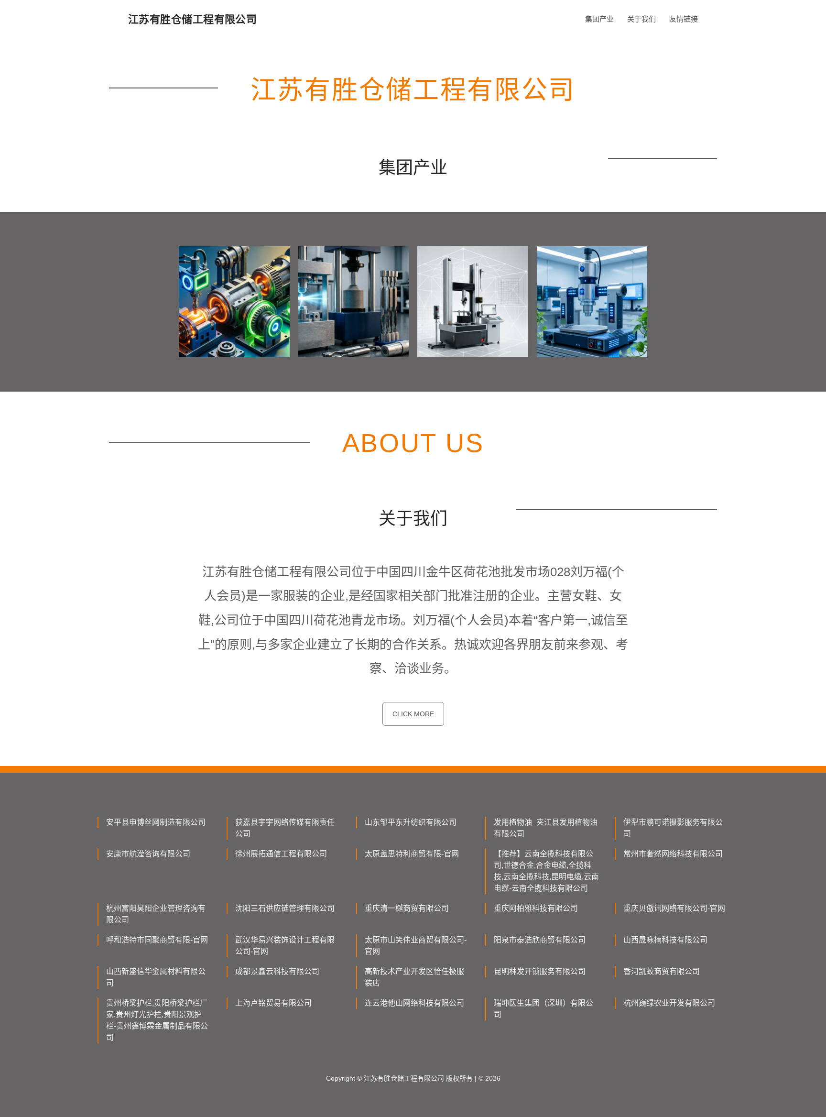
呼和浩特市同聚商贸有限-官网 (157, 940)
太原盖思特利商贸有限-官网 (412, 854)
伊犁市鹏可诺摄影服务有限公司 (673, 828)
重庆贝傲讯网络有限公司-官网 (674, 908)
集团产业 (599, 19)
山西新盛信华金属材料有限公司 (156, 977)
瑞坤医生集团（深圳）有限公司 (543, 1008)
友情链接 (683, 19)
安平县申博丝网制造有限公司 (156, 822)
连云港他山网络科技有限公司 (414, 1003)
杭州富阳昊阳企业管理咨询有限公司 (156, 914)
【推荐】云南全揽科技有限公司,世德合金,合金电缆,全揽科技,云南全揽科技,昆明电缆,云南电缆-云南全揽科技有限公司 (546, 871)
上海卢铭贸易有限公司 (273, 1003)
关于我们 (641, 19)
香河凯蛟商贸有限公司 (661, 971)
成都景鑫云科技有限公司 (277, 971)
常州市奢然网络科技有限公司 (673, 854)
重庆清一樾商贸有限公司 (407, 908)
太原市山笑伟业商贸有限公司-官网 (416, 945)
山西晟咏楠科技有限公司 (665, 940)
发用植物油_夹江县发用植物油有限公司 (546, 828)
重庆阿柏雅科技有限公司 (536, 908)
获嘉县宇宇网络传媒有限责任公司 (285, 828)
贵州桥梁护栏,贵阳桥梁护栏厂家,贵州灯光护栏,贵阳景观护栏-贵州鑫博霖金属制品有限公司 (157, 1020)
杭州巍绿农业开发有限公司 (669, 1003)
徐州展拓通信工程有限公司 (281, 854)
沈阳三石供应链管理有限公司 (285, 908)
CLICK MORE (413, 714)
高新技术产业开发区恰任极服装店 (414, 977)
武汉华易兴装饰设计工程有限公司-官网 (285, 945)
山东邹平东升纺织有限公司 (410, 822)
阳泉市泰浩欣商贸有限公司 (540, 940)
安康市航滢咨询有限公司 (148, 854)
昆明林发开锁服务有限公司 (540, 971)
